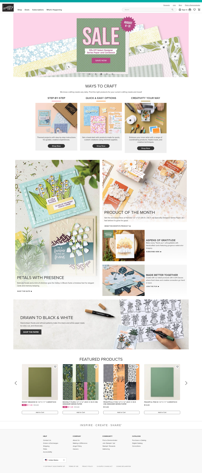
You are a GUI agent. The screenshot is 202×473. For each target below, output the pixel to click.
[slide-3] (112, 74)
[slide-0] (95, 74)
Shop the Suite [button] (23, 291)
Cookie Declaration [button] (123, 466)
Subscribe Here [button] (152, 252)
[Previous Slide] (16, 386)
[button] (189, 9)
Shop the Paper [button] (31, 332)
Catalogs (136, 436)
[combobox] (149, 10)
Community (107, 436)
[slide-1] (101, 74)
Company (77, 436)
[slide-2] (107, 74)
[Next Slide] (186, 386)
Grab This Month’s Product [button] (116, 226)
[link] (194, 9)
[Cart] (199, 9)
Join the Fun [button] (151, 286)
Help (45, 436)
